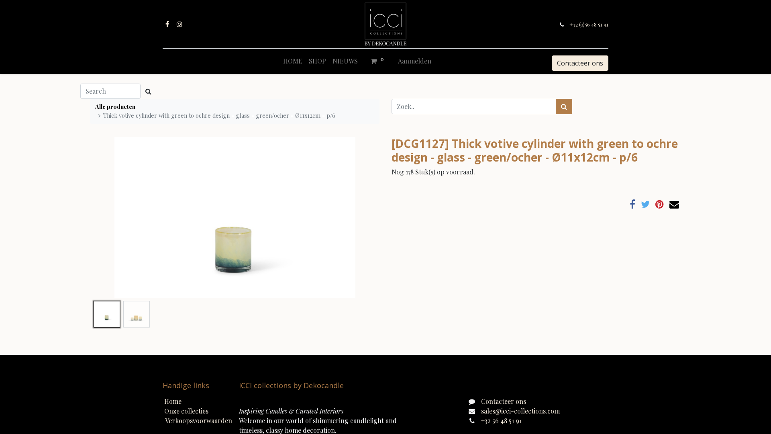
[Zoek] (564, 106)
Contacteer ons (580, 63)
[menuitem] (293, 61)
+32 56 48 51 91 (501, 420)
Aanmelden (414, 61)
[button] (112, 217)
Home (173, 401)
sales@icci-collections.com (520, 411)
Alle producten (115, 106)
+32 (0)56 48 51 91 (588, 24)
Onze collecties (186, 411)
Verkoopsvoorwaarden (198, 420)
